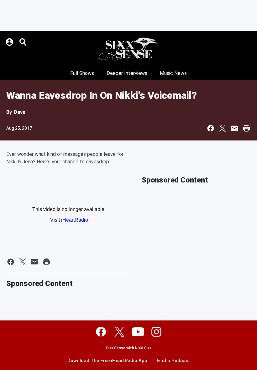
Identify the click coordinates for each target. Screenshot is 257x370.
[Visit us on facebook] (101, 331)
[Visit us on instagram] (156, 331)
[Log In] (10, 42)
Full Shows (82, 73)
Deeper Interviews (127, 73)
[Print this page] (246, 128)
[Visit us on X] (119, 331)
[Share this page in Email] (234, 128)
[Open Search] (23, 42)
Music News (173, 73)
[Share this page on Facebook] (210, 128)
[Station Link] (128, 48)
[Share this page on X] (222, 128)
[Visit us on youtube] (137, 331)
